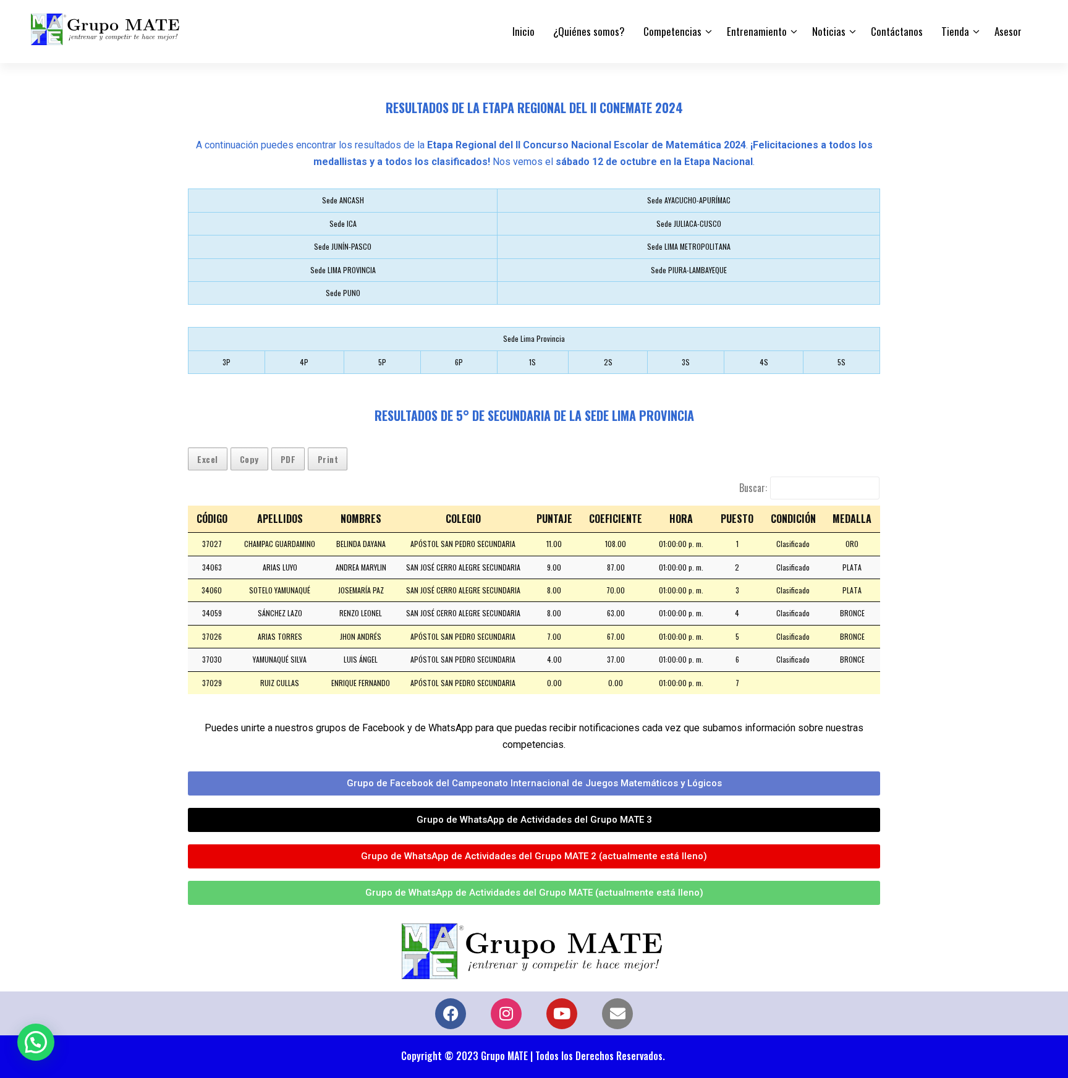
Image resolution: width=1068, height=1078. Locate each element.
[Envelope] (617, 1013)
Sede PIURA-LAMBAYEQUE (689, 270)
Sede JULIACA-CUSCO (688, 223)
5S (841, 362)
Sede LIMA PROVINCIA (343, 270)
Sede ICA (343, 223)
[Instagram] (506, 1013)
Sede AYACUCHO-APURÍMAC (689, 200)
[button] (35, 1042)
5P (382, 362)
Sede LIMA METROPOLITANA (689, 246)
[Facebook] (450, 1013)
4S (764, 362)
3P (226, 362)
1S (532, 362)
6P (459, 362)
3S (686, 362)
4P (304, 362)
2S (608, 362)
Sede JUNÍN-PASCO (342, 246)
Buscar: (753, 487)
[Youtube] (561, 1013)
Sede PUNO (343, 292)
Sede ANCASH (343, 200)
